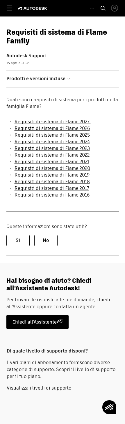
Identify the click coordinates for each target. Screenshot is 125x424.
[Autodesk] (33, 8)
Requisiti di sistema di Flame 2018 (52, 181)
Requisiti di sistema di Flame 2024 (52, 141)
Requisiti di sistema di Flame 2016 (52, 195)
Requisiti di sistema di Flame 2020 (52, 168)
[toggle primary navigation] (12, 8)
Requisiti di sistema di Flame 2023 (52, 148)
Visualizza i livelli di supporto (39, 388)
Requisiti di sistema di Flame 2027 (53, 121)
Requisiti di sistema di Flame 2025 (52, 135)
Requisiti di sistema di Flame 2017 (52, 188)
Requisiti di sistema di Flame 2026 (52, 128)
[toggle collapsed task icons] (92, 8)
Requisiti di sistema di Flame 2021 (52, 161)
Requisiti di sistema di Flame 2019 (52, 175)
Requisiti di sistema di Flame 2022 (52, 155)
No (46, 240)
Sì (18, 240)
